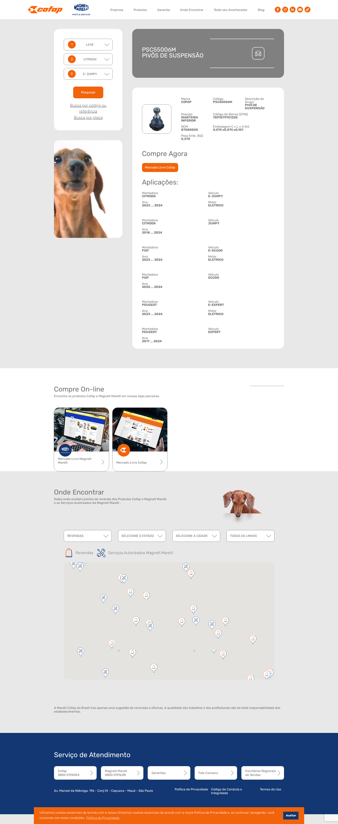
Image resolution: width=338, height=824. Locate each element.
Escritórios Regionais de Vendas (260, 773)
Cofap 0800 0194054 (68, 773)
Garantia (163, 10)
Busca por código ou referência (88, 108)
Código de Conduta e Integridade (226, 791)
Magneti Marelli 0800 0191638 (116, 773)
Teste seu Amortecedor (230, 10)
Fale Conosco (208, 773)
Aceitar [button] (291, 815)
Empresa (116, 10)
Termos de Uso (270, 789)
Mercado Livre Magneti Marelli (74, 460)
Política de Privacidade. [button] (103, 818)
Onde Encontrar (191, 10)
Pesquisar (88, 92)
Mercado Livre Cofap (160, 167)
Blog (261, 10)
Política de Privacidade (191, 789)
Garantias (159, 773)
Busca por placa (88, 117)
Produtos (140, 10)
